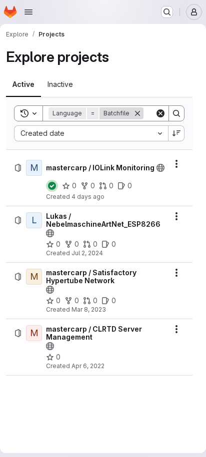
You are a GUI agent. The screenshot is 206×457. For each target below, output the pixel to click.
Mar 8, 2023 (89, 309)
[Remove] (138, 113)
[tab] (23, 84)
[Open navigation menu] (28, 12)
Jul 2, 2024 (87, 253)
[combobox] (91, 133)
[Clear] (160, 113)
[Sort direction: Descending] (176, 133)
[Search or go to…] (167, 12)
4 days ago (88, 196)
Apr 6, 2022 (88, 366)
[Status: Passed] (52, 186)
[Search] (176, 113)
